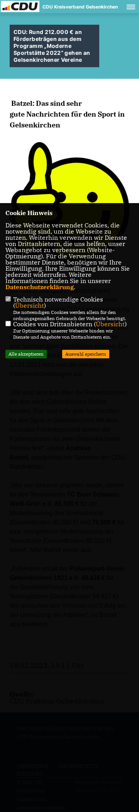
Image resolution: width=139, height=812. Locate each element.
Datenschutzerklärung (39, 287)
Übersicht (29, 305)
